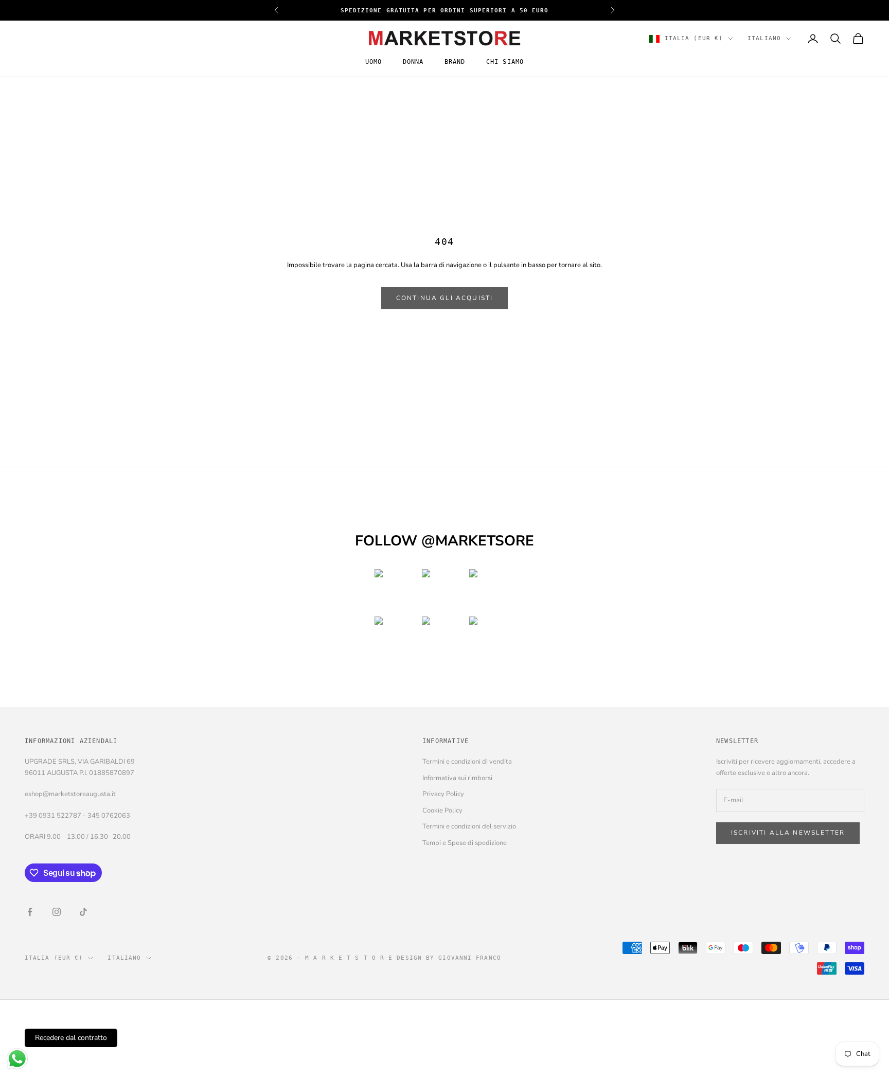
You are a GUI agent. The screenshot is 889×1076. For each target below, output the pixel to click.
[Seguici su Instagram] (56, 912)
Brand (455, 62)
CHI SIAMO (505, 62)
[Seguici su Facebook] (30, 912)
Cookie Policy (442, 810)
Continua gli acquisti (444, 298)
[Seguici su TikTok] (83, 912)
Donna (413, 62)
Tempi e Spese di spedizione (464, 843)
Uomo (373, 62)
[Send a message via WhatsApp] (17, 1059)
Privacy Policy (443, 794)
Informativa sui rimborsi (457, 778)
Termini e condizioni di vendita (467, 761)
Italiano (764, 38)
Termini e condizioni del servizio (469, 826)
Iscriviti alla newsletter (788, 832)
